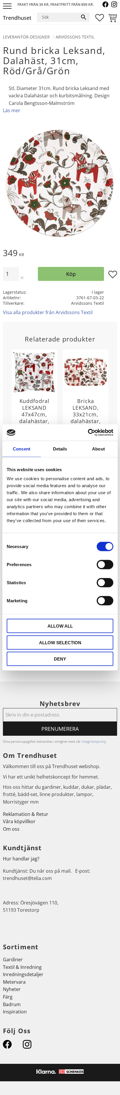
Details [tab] (60, 448)
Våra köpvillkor (19, 821)
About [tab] (98, 448)
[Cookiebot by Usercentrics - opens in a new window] (87, 432)
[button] (8, 6)
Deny (60, 658)
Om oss (11, 829)
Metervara (14, 982)
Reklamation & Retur (25, 814)
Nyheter (12, 989)
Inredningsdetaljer (23, 974)
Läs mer (11, 110)
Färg (8, 997)
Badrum (12, 1004)
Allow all (60, 626)
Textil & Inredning (22, 967)
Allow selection (60, 642)
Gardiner (13, 959)
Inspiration (15, 1011)
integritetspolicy (94, 741)
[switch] (105, 564)
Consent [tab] (21, 448)
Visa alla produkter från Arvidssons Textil (48, 312)
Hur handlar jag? (21, 858)
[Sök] (83, 17)
